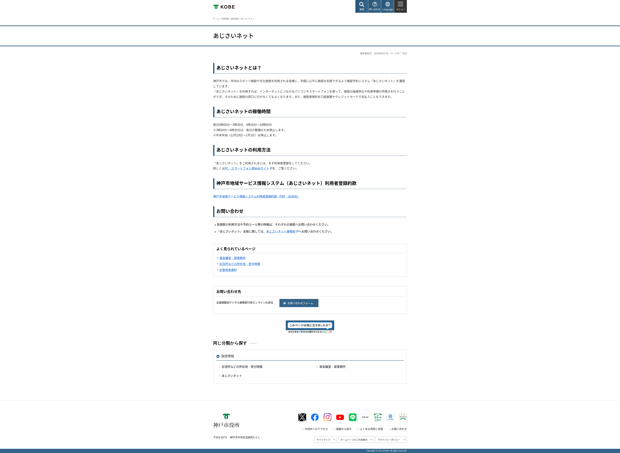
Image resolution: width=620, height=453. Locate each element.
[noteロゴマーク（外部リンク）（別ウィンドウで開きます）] (365, 417)
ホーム (216, 18)
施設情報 (235, 18)
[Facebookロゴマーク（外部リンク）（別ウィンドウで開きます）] (315, 417)
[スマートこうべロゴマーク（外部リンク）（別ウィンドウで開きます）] (378, 417)
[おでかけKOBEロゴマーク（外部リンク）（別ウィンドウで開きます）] (403, 417)
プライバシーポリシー (389, 439)
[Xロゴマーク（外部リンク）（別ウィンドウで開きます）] (302, 417)
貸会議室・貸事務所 (332, 366)
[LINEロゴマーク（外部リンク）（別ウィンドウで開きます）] (352, 417)
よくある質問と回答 (371, 429)
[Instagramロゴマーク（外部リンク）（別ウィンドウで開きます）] (327, 417)
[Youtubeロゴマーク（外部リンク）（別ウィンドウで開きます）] (340, 417)
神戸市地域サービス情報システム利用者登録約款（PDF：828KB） (256, 196)
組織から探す (344, 429)
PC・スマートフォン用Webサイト (247, 168)
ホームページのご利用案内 (353, 439)
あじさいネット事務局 (280, 231)
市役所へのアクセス (316, 429)
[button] (361, 6)
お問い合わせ (399, 429)
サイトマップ (323, 439)
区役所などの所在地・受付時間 (242, 366)
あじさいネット (232, 375)
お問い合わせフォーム (300, 303)
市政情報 (225, 18)
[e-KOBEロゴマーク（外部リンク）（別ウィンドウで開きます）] (390, 417)
